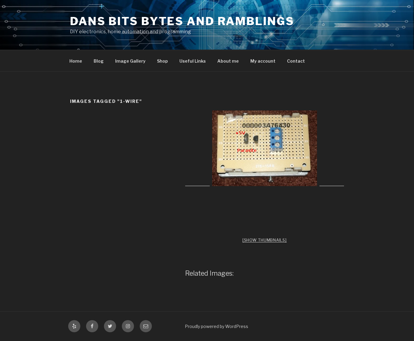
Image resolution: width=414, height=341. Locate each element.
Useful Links (192, 61)
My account (262, 61)
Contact (296, 61)
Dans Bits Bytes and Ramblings (182, 21)
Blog (99, 61)
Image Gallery (130, 61)
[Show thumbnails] (264, 240)
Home (75, 61)
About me (228, 61)
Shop (162, 61)
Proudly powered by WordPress (216, 326)
